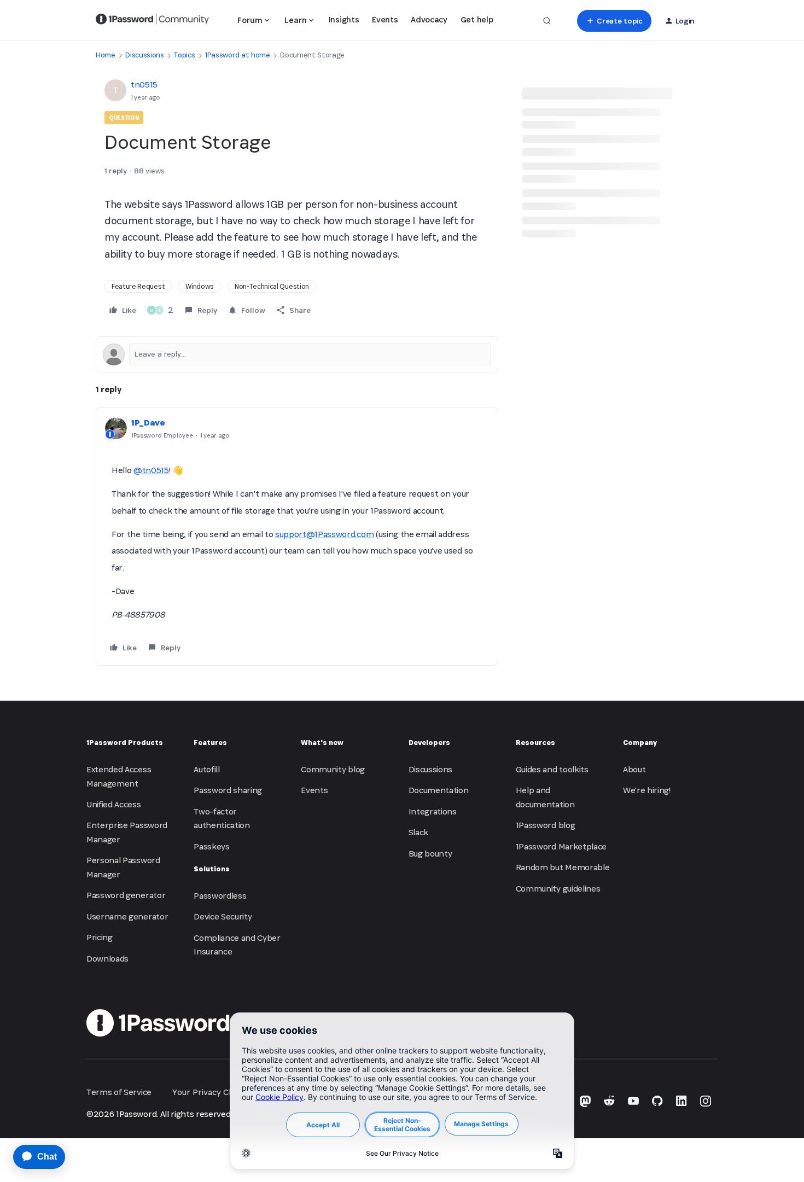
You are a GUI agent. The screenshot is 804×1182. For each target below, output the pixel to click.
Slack (418, 832)
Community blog (333, 769)
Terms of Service (119, 1092)
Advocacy (429, 19)
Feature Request (138, 286)
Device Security (223, 916)
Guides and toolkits (552, 769)
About (634, 769)
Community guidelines (558, 888)
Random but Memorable (563, 867)
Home (105, 55)
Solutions (212, 869)
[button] (614, 21)
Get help (477, 19)
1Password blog (545, 825)
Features (210, 742)
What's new (322, 742)
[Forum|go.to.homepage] (152, 21)
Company (640, 742)
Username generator (127, 916)
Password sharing (228, 790)
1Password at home (237, 55)
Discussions (144, 55)
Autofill (206, 769)
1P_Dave (148, 422)
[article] (297, 536)
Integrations (433, 811)
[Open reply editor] (297, 354)
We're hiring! (647, 790)
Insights (344, 19)
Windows (199, 286)
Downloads (107, 958)
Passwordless (220, 895)
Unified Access (113, 804)
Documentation (439, 790)
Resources (535, 742)
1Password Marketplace (561, 846)
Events (385, 19)
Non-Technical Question (272, 286)
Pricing (99, 937)
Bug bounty (430, 853)
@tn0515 (151, 470)
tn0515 (144, 84)
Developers (429, 742)
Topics (184, 55)
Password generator (125, 895)
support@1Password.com (324, 534)
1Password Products (124, 742)
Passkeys (211, 846)
